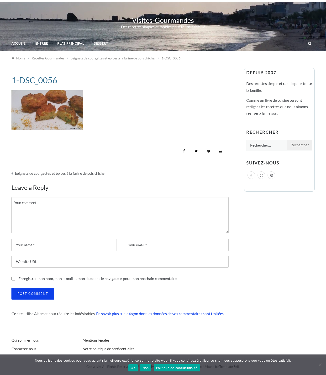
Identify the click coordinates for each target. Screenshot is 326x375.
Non (145, 368)
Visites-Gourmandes (163, 20)
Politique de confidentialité (177, 368)
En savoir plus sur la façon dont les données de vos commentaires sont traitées (160, 313)
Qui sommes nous (25, 340)
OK (133, 368)
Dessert (101, 43)
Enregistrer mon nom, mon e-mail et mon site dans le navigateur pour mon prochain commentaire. (97, 278)
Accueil (18, 43)
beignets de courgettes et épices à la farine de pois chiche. (60, 173)
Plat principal (70, 43)
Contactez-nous (23, 349)
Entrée (41, 43)
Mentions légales (96, 340)
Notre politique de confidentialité (109, 349)
